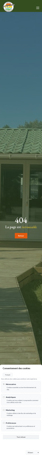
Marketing (10, 410)
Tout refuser (21, 437)
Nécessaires (11, 384)
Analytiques (11, 397)
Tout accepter (21, 447)
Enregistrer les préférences (21, 442)
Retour (21, 236)
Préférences (11, 423)
